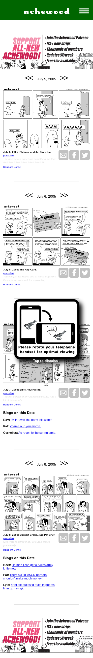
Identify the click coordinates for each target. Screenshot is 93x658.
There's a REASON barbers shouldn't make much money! (25, 576)
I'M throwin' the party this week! (31, 420)
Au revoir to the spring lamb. (37, 433)
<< (29, 78)
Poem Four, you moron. (25, 426)
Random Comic (12, 167)
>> (64, 78)
